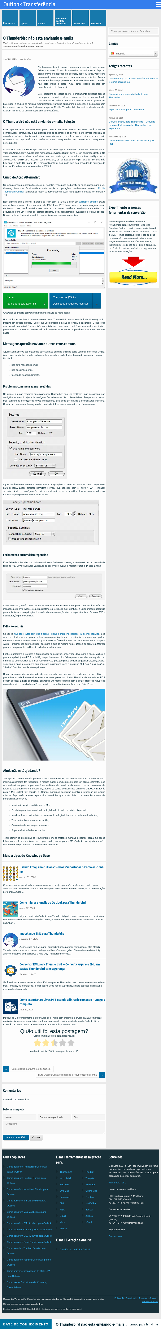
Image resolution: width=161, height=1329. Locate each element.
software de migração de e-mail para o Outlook (41, 43)
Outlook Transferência (29, 4)
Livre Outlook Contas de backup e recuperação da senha (67, 1074)
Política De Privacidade (125, 1298)
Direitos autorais (150, 1301)
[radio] (37, 1043)
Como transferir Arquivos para (29, 1223)
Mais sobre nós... (117, 1182)
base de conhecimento (78, 43)
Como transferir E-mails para (29, 1242)
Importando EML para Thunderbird (42, 933)
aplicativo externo (88, 201)
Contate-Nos (115, 1236)
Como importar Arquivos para (29, 1229)
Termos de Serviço (148, 1298)
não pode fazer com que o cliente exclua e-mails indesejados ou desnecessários (56, 634)
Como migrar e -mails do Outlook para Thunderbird (52, 902)
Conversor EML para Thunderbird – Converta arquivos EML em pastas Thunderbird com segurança (132, 125)
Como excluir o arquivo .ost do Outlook (31, 1069)
